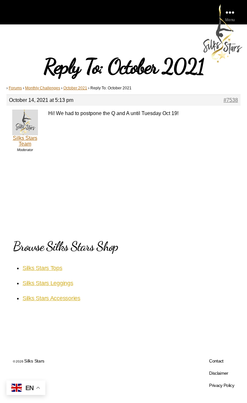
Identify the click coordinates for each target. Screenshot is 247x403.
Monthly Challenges (42, 88)
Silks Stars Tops (42, 268)
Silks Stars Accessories (51, 298)
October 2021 (75, 88)
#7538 (231, 100)
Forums (15, 88)
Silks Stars (34, 360)
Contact (216, 360)
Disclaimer (218, 373)
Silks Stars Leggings (48, 283)
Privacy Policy (221, 385)
